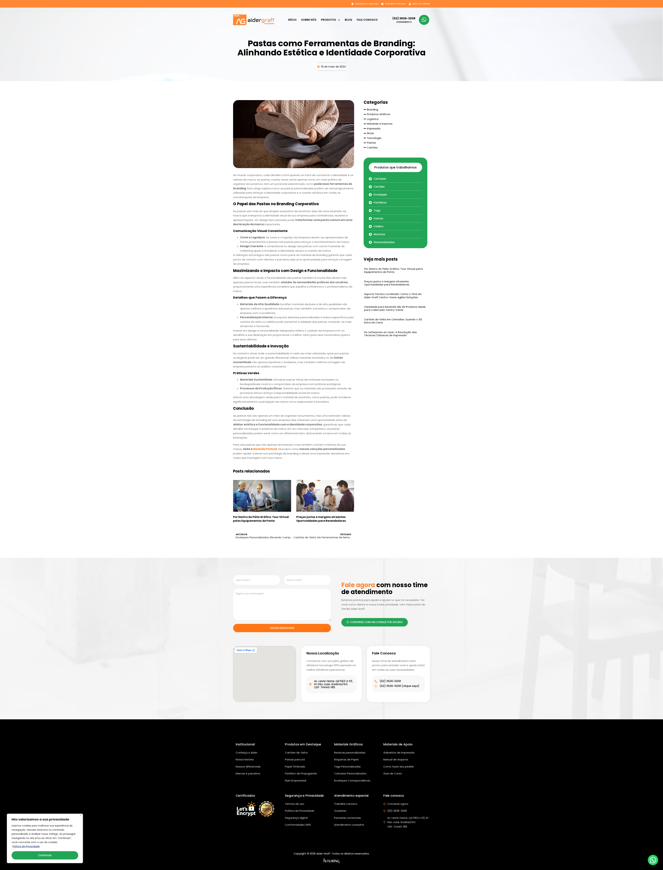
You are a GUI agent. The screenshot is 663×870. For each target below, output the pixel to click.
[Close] (80, 815)
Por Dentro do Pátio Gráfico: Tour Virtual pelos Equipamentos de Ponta (261, 519)
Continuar (45, 855)
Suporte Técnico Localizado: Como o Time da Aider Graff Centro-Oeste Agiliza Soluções (392, 295)
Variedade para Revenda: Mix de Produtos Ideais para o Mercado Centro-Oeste (395, 308)
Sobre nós (308, 19)
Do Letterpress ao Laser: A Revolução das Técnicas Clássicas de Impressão (390, 333)
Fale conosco (367, 19)
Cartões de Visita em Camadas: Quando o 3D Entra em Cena (393, 321)
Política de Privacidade (26, 846)
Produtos (328, 19)
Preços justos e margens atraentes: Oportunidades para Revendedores (321, 519)
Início (292, 19)
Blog (348, 19)
